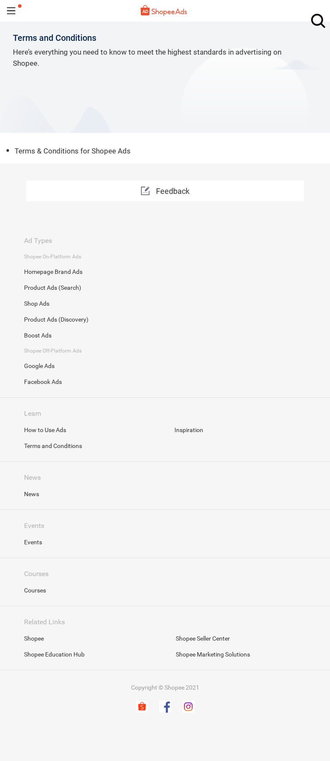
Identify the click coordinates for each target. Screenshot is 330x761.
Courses (35, 590)
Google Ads (39, 365)
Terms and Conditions (53, 445)
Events (33, 542)
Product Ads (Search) (52, 287)
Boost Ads (38, 335)
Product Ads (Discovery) (56, 319)
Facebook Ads (43, 381)
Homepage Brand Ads (53, 271)
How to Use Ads (45, 430)
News (31, 494)
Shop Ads (36, 303)
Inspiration (188, 430)
